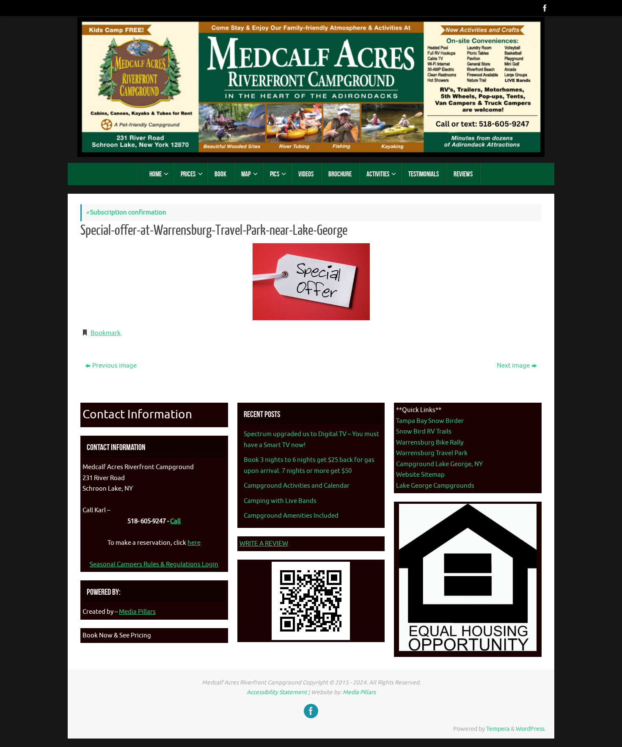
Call (175, 521)
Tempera (497, 729)
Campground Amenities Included (291, 516)
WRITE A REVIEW (263, 544)
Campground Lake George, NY (439, 464)
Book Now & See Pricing (117, 636)
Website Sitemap (420, 475)
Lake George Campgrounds (435, 486)
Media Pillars (137, 612)
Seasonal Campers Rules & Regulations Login (154, 564)
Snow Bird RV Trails (423, 432)
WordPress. (531, 729)
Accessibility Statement (277, 692)
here (194, 543)
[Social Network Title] (544, 8)
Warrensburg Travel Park (432, 453)
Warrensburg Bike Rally (429, 443)
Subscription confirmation (126, 213)
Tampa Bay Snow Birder (430, 421)
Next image (513, 366)
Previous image (114, 366)
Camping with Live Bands (280, 501)
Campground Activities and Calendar (297, 486)
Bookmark (106, 333)
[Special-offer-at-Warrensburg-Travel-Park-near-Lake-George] (311, 281)
